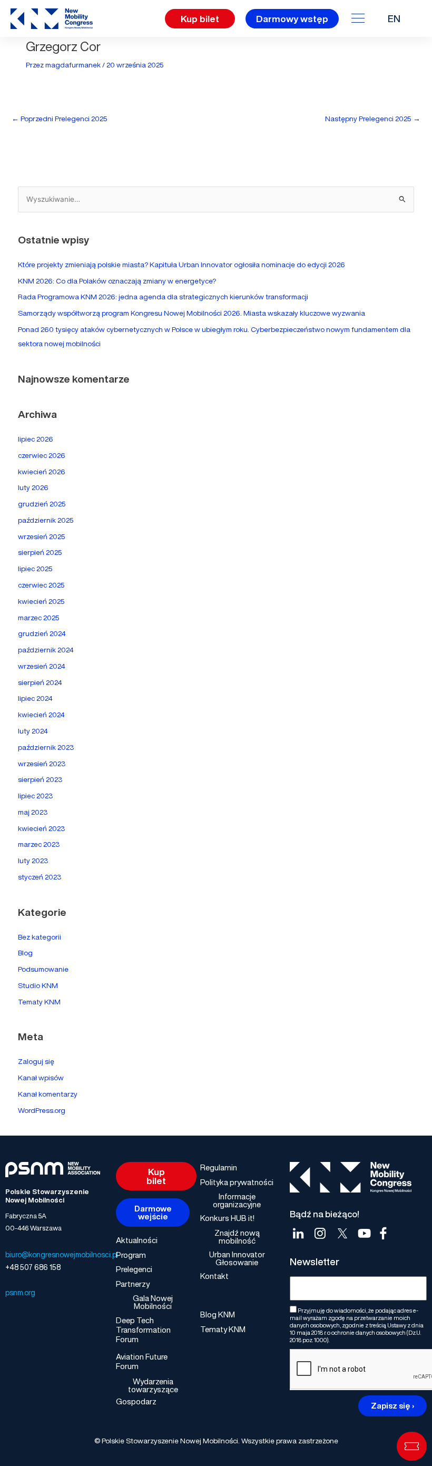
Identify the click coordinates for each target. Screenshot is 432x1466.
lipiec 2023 (35, 795)
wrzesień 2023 (41, 763)
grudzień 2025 (42, 504)
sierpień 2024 (40, 682)
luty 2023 (33, 860)
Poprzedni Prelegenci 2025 (59, 118)
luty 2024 (33, 731)
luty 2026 (33, 487)
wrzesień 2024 (41, 666)
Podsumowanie (43, 969)
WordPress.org (41, 1110)
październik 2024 (46, 649)
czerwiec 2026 (41, 455)
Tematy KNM (39, 1001)
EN (394, 18)
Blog (25, 952)
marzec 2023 (39, 844)
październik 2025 (46, 520)
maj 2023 (32, 812)
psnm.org (20, 1292)
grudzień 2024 (42, 633)
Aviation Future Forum (142, 1361)
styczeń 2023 (39, 877)
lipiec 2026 (35, 439)
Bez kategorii (39, 937)
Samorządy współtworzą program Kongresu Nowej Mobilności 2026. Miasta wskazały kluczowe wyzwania (191, 313)
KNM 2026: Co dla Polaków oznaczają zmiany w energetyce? (117, 281)
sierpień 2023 (40, 779)
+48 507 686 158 (33, 1267)
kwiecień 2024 (41, 714)
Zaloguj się (36, 1061)
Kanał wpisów (41, 1077)
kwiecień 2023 (41, 828)
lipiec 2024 (35, 698)
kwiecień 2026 (41, 471)
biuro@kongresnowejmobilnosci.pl (61, 1254)
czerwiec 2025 (41, 585)
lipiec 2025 (35, 568)
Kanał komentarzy (47, 1094)
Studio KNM (38, 985)
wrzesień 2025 (41, 536)
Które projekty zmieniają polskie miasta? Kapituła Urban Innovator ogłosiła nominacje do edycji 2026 (181, 264)
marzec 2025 (39, 617)
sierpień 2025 (40, 552)
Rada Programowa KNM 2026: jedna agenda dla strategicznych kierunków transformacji (163, 296)
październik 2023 (46, 747)
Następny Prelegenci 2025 (372, 118)
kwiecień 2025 (41, 601)
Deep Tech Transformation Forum (143, 1329)
